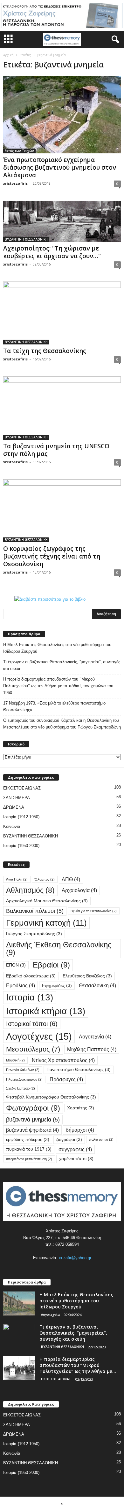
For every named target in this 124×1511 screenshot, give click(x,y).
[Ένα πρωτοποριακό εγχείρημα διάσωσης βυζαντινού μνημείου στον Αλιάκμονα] (62, 114)
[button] (114, 40)
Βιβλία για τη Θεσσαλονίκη (94, 911)
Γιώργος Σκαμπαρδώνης (34, 933)
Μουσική (15, 1060)
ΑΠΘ (71, 879)
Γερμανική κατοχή (46, 923)
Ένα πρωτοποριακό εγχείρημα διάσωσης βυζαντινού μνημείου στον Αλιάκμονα (59, 167)
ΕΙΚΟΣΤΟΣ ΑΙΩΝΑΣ (22, 788)
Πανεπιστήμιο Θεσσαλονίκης (78, 1069)
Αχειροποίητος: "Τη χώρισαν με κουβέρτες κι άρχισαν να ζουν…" (52, 252)
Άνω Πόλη (17, 879)
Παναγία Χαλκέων (22, 1070)
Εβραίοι (51, 964)
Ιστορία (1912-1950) (21, 816)
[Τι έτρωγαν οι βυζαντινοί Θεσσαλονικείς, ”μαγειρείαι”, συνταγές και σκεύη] (19, 1336)
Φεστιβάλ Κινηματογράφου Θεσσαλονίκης (51, 1097)
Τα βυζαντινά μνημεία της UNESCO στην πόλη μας (56, 450)
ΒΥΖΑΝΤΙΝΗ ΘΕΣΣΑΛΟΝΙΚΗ (26, 239)
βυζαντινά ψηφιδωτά (32, 1130)
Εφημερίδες (57, 985)
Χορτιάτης (80, 1108)
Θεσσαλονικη (97, 985)
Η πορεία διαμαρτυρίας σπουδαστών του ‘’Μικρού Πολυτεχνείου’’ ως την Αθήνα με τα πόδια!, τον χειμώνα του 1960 (58, 686)
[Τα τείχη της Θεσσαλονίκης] (62, 312)
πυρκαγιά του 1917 (29, 1149)
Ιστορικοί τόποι (32, 1023)
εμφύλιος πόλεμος (27, 1139)
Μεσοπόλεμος (33, 1049)
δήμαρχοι (80, 1130)
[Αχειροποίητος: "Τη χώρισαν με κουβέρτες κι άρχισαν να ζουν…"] (62, 221)
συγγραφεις (75, 1149)
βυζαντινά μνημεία (33, 1119)
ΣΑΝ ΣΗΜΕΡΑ (16, 797)
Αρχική (8, 55)
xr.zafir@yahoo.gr (75, 1257)
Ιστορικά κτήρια (45, 1011)
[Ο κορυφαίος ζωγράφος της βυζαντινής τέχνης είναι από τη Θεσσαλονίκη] (62, 510)
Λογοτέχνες (39, 1036)
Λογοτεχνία (95, 1036)
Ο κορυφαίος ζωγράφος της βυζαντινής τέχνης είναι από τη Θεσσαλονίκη (51, 556)
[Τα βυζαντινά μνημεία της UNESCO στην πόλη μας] (62, 407)
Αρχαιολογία (79, 890)
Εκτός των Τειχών (19, 151)
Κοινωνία (11, 826)
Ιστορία (29, 997)
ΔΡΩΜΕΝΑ (13, 807)
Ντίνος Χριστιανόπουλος (63, 1060)
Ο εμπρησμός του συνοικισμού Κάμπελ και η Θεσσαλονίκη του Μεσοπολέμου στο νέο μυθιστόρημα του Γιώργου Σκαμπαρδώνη (62, 723)
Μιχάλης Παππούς (91, 1049)
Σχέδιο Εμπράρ (20, 1088)
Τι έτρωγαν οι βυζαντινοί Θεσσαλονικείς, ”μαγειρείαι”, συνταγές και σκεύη (61, 665)
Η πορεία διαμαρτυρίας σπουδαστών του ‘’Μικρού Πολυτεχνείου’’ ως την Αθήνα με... (77, 1365)
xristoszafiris (15, 183)
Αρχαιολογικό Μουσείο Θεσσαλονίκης (47, 900)
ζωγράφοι (69, 1139)
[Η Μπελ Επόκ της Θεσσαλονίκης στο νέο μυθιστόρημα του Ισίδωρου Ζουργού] (19, 1303)
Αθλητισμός (30, 890)
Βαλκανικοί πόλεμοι (35, 910)
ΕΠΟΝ (16, 965)
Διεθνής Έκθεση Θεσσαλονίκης (59, 948)
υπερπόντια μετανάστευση (29, 1159)
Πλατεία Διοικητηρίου (24, 1079)
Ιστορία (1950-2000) (21, 845)
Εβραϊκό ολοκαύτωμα (31, 976)
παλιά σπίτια (101, 1139)
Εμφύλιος (20, 985)
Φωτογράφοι (33, 1108)
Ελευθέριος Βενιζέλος (87, 976)
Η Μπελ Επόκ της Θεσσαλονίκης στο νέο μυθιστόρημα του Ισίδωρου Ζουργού (57, 648)
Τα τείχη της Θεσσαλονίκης (44, 351)
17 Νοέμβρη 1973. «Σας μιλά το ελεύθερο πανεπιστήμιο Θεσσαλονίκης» (54, 706)
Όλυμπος (45, 879)
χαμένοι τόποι (76, 1158)
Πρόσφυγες (66, 1079)
